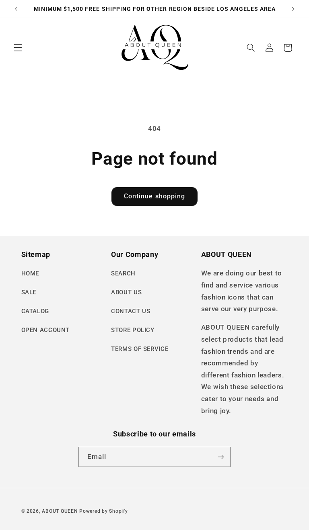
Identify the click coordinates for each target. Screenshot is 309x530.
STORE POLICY (132, 330)
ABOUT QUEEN (60, 511)
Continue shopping (154, 196)
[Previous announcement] (16, 9)
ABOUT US (126, 292)
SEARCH (123, 273)
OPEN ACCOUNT (45, 330)
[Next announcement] (293, 9)
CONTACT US (130, 311)
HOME (30, 273)
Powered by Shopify (103, 511)
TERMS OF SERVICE (139, 349)
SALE (29, 292)
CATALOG (35, 311)
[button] (17, 48)
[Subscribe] (221, 457)
